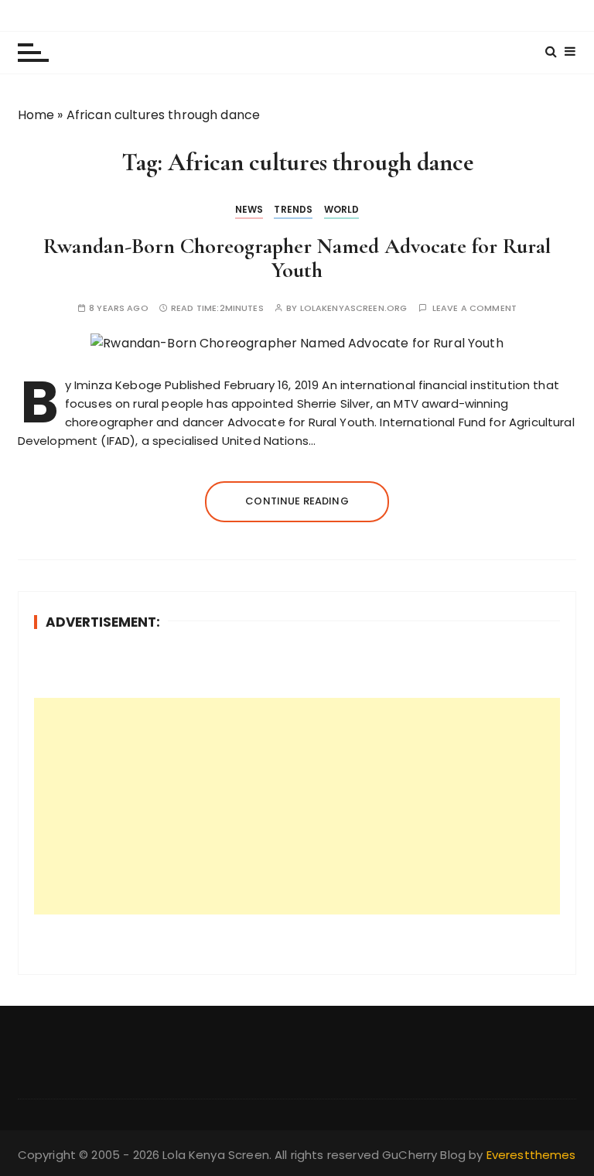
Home (36, 115)
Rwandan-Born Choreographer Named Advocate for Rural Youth (297, 258)
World (342, 209)
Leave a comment (474, 308)
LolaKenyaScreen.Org (354, 308)
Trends (293, 209)
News (249, 209)
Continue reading (296, 501)
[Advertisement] (297, 806)
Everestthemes (531, 1155)
